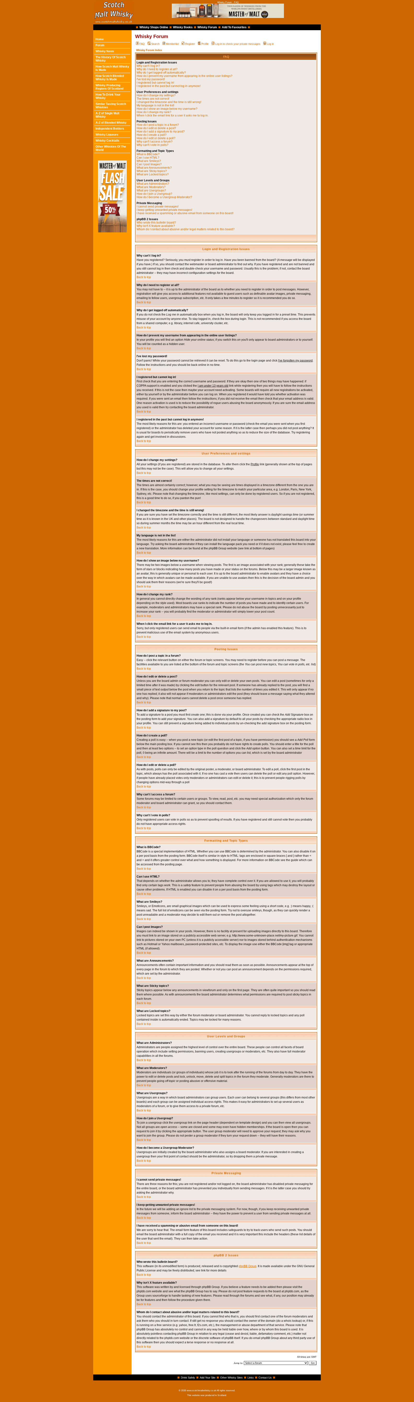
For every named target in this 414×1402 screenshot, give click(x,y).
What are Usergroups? (151, 190)
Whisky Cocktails (107, 140)
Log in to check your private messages (237, 43)
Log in (270, 43)
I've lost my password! (151, 79)
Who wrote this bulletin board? (156, 222)
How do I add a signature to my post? (161, 131)
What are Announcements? (154, 167)
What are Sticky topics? (152, 171)
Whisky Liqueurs (107, 134)
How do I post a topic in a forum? (158, 124)
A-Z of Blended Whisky (111, 122)
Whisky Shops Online (153, 27)
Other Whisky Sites (231, 1377)
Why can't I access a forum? (154, 141)
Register (190, 43)
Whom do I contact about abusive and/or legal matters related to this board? (186, 229)
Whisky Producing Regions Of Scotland (109, 87)
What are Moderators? (151, 187)
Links (250, 1377)
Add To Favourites (234, 27)
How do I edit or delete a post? (156, 128)
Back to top (144, 277)
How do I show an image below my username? (167, 108)
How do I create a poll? (152, 135)
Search (155, 43)
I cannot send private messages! (157, 206)
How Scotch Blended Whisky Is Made (110, 77)
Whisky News (105, 51)
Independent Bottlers (110, 128)
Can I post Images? (149, 164)
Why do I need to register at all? (157, 69)
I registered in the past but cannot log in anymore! (169, 86)
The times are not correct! (153, 98)
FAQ (142, 43)
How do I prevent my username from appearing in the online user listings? (184, 76)
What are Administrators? (153, 183)
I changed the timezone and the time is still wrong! (169, 102)
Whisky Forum (207, 27)
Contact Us (265, 1377)
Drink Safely (188, 1377)
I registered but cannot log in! (155, 82)
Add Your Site (207, 1377)
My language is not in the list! (155, 105)
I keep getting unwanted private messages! (164, 210)
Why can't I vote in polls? (152, 145)
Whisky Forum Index (149, 50)
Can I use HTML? (148, 157)
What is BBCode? (148, 154)
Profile (205, 43)
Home (100, 39)
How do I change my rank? (154, 112)
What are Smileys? (149, 161)
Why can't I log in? (148, 66)
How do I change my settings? (156, 95)
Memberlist (172, 43)
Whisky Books (183, 27)
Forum (100, 45)
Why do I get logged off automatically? (161, 72)
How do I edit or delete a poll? (156, 138)
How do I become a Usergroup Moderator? (164, 197)
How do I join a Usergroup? (154, 193)
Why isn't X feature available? (156, 226)
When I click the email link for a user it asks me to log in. (172, 115)
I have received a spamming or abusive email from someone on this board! (185, 213)
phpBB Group (247, 1266)
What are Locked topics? (153, 174)
